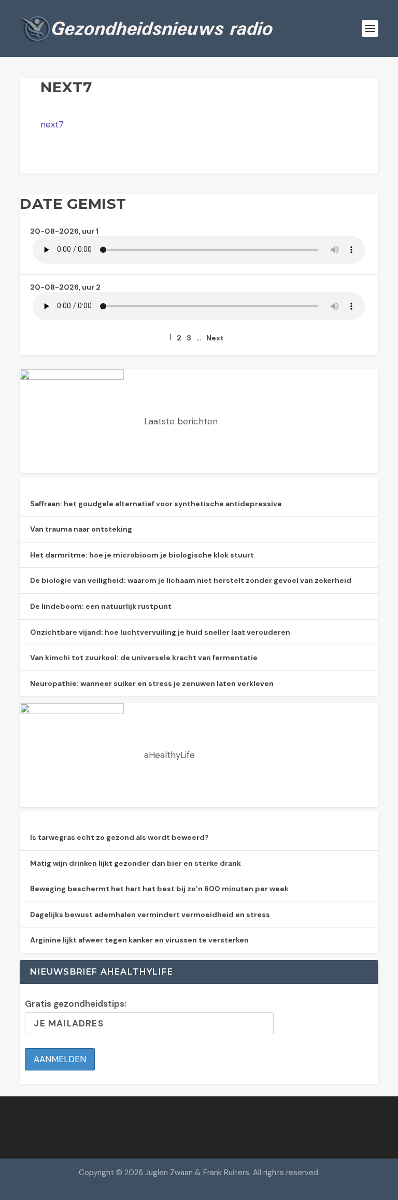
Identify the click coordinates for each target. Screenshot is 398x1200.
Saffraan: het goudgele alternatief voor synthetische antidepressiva (155, 503)
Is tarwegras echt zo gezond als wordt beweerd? (119, 837)
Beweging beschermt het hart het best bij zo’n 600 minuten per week (159, 888)
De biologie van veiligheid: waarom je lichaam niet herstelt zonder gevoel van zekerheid (190, 580)
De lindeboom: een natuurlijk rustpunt (101, 606)
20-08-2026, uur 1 (64, 231)
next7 (52, 124)
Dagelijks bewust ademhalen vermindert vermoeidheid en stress (150, 914)
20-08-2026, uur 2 (65, 287)
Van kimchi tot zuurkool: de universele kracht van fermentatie (144, 657)
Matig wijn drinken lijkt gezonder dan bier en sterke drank (135, 863)
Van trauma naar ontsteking (81, 529)
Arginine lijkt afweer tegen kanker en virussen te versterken (139, 940)
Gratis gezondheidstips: (75, 1003)
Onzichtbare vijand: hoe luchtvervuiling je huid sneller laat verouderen (160, 632)
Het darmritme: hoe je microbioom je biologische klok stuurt (142, 555)
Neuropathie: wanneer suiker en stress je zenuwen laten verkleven (152, 683)
